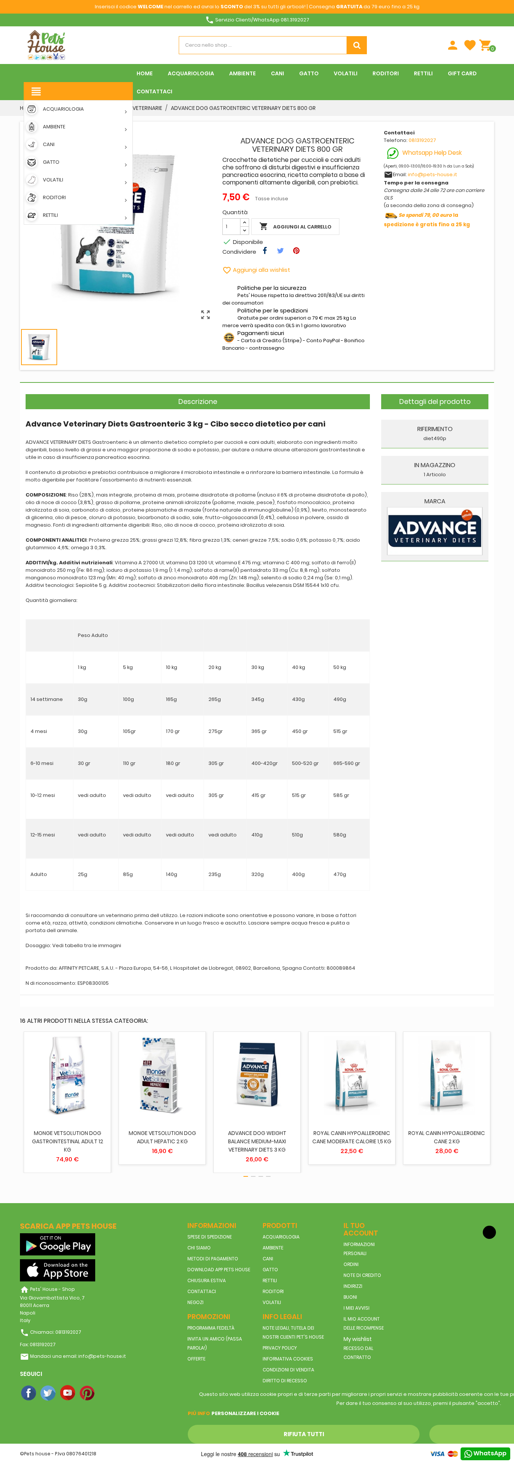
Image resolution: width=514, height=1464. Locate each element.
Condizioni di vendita (288, 1370)
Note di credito (362, 1275)
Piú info (199, 1413)
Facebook (29, 1393)
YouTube (68, 1393)
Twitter (48, 1393)
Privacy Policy (280, 1348)
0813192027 (422, 140)
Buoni (350, 1297)
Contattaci (201, 1291)
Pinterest (87, 1393)
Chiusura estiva (206, 1280)
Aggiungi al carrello (295, 226)
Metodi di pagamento (212, 1258)
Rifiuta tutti (304, 1434)
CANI (268, 1258)
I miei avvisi (357, 1308)
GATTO (270, 1269)
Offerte (196, 1359)
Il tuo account (361, 1229)
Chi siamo (199, 1248)
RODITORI (273, 1291)
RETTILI (270, 1280)
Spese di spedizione (209, 1237)
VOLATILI (272, 1302)
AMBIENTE (273, 1248)
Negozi (195, 1302)
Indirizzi (353, 1286)
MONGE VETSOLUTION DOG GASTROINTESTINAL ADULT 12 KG (67, 1141)
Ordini (351, 1264)
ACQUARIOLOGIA (281, 1237)
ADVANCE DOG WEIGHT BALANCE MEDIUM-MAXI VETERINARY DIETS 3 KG (257, 1141)
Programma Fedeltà (210, 1328)
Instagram (107, 1393)
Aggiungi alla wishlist (256, 270)
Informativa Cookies (288, 1359)
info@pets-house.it (432, 174)
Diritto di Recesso (285, 1380)
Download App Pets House (218, 1269)
